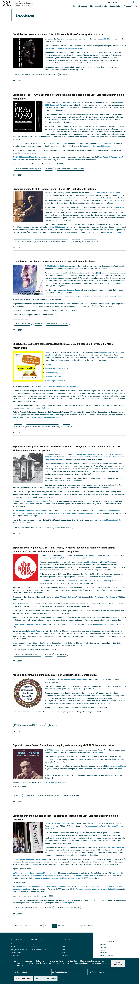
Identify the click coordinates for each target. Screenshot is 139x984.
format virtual (118, 207)
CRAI (47, 220)
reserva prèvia (68, 903)
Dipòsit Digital (15, 955)
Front (100, 157)
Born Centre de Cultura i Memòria (60, 823)
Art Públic (106, 39)
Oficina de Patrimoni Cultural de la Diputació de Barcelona (93, 457)
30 (41, 926)
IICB (98, 273)
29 (37, 926)
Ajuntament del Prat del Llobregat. (97, 146)
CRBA (90, 195)
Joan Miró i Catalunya (108, 597)
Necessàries (23, 972)
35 (63, 926)
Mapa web (103, 953)
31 (46, 926)
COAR (63, 944)
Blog (32, 944)
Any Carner (98, 752)
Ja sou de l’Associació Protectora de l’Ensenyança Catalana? (56, 878)
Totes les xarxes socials (38, 950)
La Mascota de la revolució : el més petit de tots (32, 873)
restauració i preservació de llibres (35, 408)
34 (59, 926)
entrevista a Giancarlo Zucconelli (70, 290)
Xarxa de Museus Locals (108, 520)
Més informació (118, 963)
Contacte (103, 947)
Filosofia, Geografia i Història (56, 368)
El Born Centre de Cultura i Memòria (68, 907)
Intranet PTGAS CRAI (107, 942)
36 (67, 926)
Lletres (48, 364)
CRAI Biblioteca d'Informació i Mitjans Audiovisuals (59, 386)
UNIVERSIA (65, 955)
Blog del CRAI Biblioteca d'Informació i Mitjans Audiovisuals (36, 417)
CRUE (63, 947)
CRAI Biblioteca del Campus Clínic (73, 679)
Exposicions (51, 74)
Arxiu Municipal (108, 143)
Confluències (63, 74)
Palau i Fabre (18, 604)
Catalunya (99, 624)
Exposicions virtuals (90, 241)
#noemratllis (18, 426)
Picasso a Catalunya (68, 597)
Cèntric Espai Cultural (74, 102)
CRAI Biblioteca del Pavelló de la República (31, 157)
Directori (103, 945)
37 (72, 926)
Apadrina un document (18, 944)
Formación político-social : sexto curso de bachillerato (98, 889)
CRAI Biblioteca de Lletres (57, 266)
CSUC (63, 950)
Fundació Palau (94, 555)
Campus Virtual (16, 952)
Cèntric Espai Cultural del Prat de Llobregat (70, 169)
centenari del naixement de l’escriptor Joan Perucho (88, 581)
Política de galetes (106, 955)
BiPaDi (13, 947)
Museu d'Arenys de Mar (64, 527)
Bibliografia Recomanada (19, 950)
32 (50, 926)
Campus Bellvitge (52, 373)
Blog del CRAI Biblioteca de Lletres (53, 782)
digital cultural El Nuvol (114, 847)
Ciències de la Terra (53, 377)
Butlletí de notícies (37, 947)
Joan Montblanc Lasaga (57, 143)
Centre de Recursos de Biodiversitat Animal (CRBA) (51, 241)
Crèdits (102, 950)
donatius (42, 725)
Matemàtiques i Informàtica (56, 381)
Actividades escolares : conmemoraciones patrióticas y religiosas (39, 887)
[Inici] (18, 3)
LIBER (63, 952)
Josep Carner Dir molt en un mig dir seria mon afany (42, 795)
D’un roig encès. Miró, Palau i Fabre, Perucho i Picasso (65, 558)
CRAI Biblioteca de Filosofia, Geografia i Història (64, 48)
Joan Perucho (45, 570)
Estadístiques (61, 972)
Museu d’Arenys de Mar (86, 454)
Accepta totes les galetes (46, 978)
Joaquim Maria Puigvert (36, 501)
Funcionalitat (98, 972)
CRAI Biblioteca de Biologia (61, 227)
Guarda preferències (23, 978)
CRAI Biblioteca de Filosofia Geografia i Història (29, 74)
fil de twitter (50, 415)
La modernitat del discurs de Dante (57, 323)
